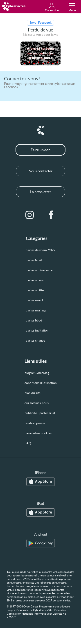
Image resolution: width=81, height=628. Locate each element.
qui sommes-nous (37, 403)
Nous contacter (40, 171)
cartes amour (35, 280)
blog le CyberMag (37, 373)
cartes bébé (34, 320)
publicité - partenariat (40, 413)
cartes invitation (37, 330)
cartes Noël (34, 260)
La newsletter (40, 192)
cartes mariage (36, 310)
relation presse (35, 423)
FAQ (28, 443)
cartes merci (34, 300)
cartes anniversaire (39, 270)
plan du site (32, 393)
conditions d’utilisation (41, 383)
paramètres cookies (38, 433)
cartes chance (35, 340)
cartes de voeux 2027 (40, 250)
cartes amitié (35, 290)
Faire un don (40, 150)
